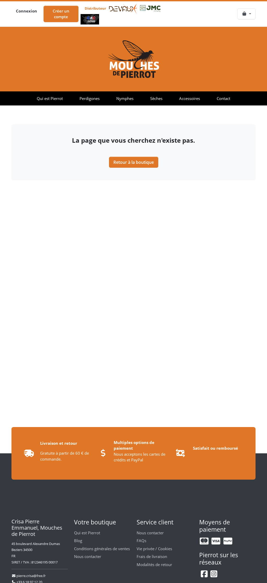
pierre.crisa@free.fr (31, 575)
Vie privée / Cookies (154, 548)
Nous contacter (87, 556)
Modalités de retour (154, 564)
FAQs (141, 540)
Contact (223, 98)
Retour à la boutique (133, 162)
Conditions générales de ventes (102, 548)
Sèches (156, 98)
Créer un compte (61, 14)
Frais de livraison (152, 556)
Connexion (26, 11)
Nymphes (125, 98)
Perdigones (90, 98)
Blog (78, 540)
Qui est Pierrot (50, 98)
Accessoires (189, 98)
